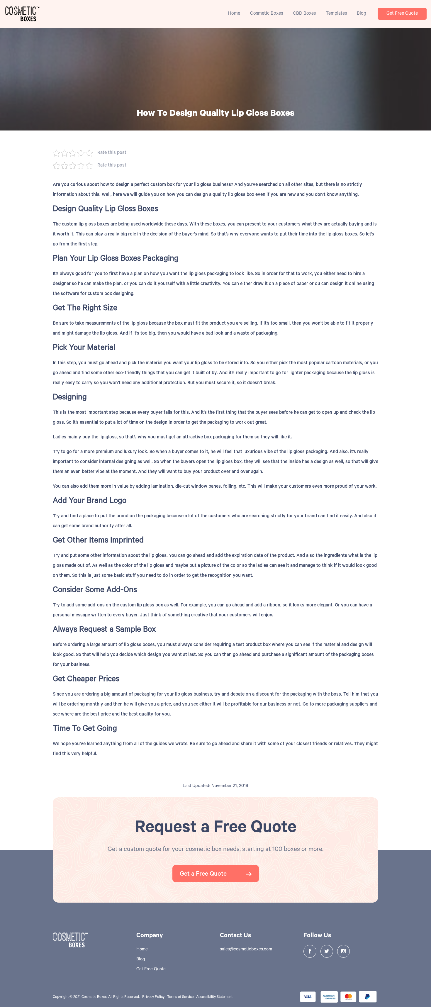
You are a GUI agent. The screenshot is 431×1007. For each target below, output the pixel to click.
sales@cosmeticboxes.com (246, 949)
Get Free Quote (402, 13)
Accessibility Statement (214, 997)
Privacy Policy (153, 997)
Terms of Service (180, 997)
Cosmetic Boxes (266, 13)
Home (234, 13)
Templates (336, 13)
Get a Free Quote (204, 874)
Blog (361, 13)
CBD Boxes (304, 13)
